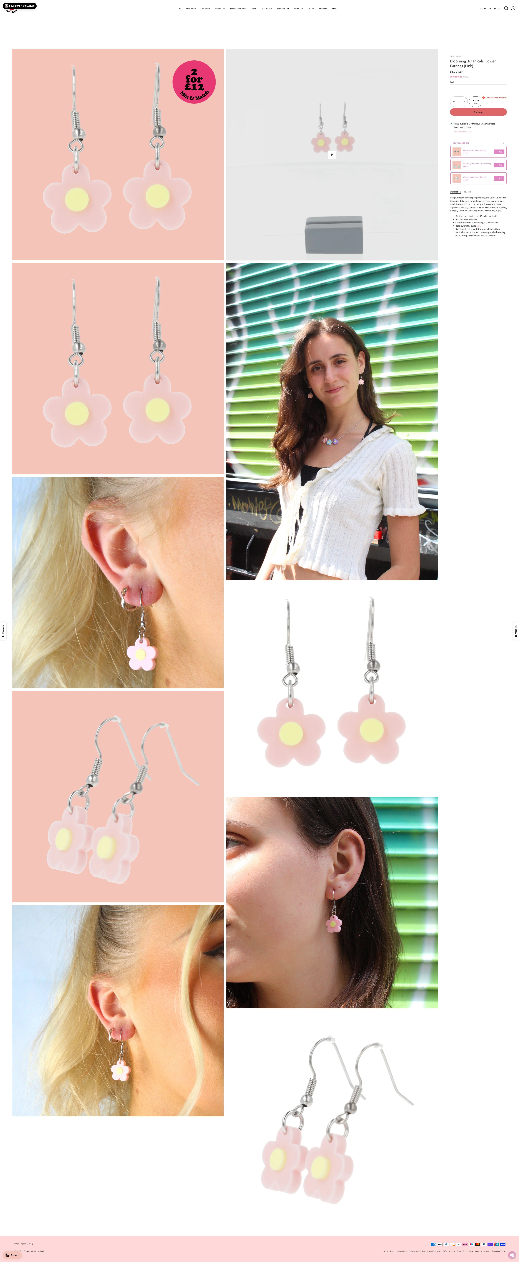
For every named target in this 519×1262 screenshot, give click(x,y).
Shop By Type (220, 8)
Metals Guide (402, 1251)
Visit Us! (311, 8)
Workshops (298, 8)
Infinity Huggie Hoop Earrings (474, 177)
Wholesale (323, 8)
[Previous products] (498, 143)
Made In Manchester (238, 8)
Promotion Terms (498, 1251)
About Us (478, 1251)
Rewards (487, 1251)
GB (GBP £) (484, 8)
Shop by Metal (266, 8)
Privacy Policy (462, 1251)
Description (455, 191)
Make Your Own (283, 8)
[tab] (456, 191)
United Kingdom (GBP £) (23, 1244)
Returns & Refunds (434, 1251)
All (180, 8)
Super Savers (191, 8)
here (478, 226)
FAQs (445, 1251)
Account (497, 8)
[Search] (506, 8)
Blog (471, 1251)
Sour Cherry (455, 56)
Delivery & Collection (417, 1251)
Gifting (253, 8)
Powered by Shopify (37, 1251)
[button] (20, 6)
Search (392, 1251)
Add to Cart (476, 101)
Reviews (467, 191)
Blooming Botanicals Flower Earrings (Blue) (477, 163)
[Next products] (504, 143)
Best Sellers (205, 8)
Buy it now (478, 112)
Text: (452, 82)
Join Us (334, 8)
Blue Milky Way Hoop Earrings (474, 150)
